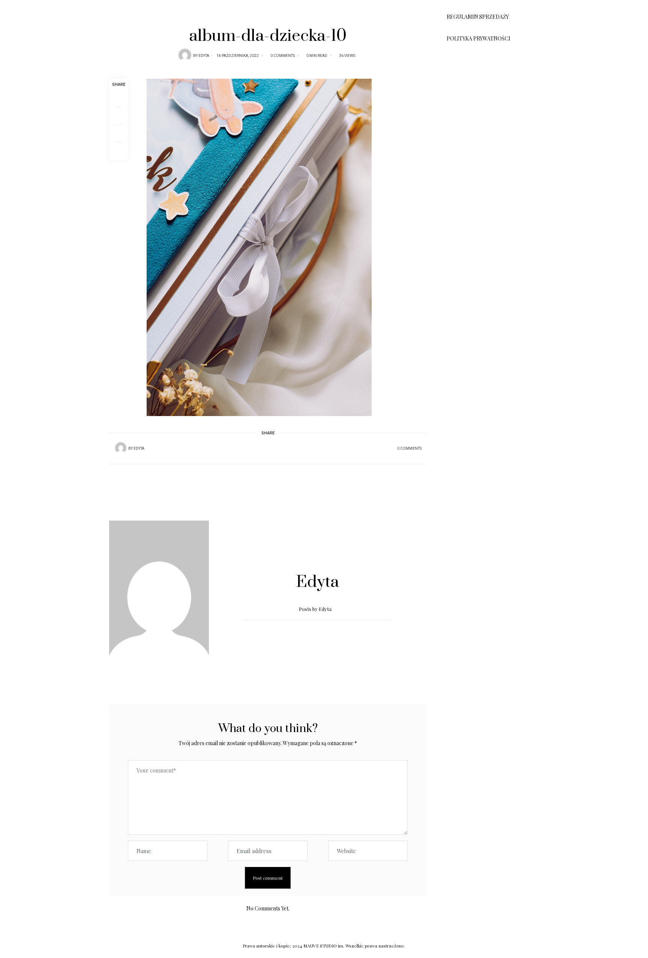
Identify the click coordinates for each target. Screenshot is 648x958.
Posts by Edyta (316, 609)
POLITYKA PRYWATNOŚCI (478, 38)
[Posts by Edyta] (184, 55)
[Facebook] (118, 99)
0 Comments (282, 55)
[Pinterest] (118, 133)
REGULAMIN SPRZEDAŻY (478, 16)
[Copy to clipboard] (118, 151)
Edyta (203, 55)
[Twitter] (118, 116)
